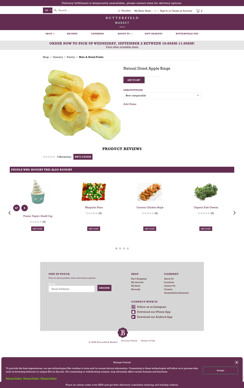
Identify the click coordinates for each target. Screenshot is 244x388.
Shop (46, 57)
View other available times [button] (122, 46)
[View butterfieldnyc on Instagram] (162, 307)
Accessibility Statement (176, 292)
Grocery (58, 57)
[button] (236, 362)
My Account (137, 282)
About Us (169, 278)
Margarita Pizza (94, 207)
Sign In (164, 10)
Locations (169, 282)
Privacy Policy (14, 378)
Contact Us (169, 285)
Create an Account (182, 10)
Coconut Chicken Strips (150, 207)
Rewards (135, 289)
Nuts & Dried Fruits (91, 57)
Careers (168, 289)
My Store (135, 285)
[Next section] (234, 212)
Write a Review (83, 156)
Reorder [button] (126, 10)
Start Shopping (139, 278)
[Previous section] (9, 212)
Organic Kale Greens (206, 207)
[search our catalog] (55, 10)
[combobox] (47, 10)
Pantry (71, 57)
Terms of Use (148, 340)
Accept (220, 370)
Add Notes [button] (129, 104)
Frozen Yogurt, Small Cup (37, 216)
